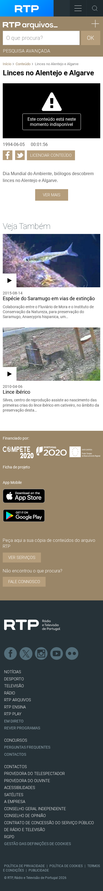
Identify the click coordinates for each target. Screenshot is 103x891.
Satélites (13, 795)
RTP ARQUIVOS (17, 700)
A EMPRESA (14, 801)
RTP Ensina (15, 707)
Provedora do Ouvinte (27, 781)
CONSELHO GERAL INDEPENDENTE (35, 809)
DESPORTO (14, 679)
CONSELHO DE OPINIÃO (25, 815)
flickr (72, 653)
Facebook (10, 653)
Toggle (95, 8)
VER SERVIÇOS (21, 557)
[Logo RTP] (32, 625)
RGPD (9, 837)
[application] (51, 110)
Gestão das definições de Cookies (37, 844)
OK (90, 38)
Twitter (26, 653)
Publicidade (39, 870)
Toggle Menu (78, 8)
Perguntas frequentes (27, 747)
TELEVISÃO (14, 686)
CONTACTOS (15, 767)
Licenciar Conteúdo (51, 155)
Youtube (56, 653)
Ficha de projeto (16, 467)
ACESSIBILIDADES (19, 787)
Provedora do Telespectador (34, 773)
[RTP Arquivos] (30, 25)
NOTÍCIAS (12, 672)
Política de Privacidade (24, 866)
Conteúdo (23, 64)
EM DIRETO (14, 721)
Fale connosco (24, 581)
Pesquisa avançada (26, 51)
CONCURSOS (15, 740)
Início (7, 64)
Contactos (15, 754)
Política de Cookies (66, 866)
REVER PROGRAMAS (22, 728)
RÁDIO (9, 693)
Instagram (41, 653)
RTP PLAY (12, 714)
